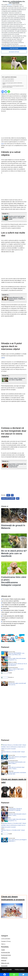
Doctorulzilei (4, 965)
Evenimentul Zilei (5, 952)
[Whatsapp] (8, 91)
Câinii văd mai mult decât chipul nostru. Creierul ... (16, 768)
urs (18, 498)
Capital (3, 949)
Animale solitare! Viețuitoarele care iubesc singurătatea (17, 379)
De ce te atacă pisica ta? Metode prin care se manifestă (14, 553)
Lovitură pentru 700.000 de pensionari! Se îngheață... (15, 809)
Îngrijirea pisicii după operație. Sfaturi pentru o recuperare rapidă (17, 218)
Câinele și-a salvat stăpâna (8, 79)
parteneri (9, 4)
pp (12, 495)
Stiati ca (3, 944)
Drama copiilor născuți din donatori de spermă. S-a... (17, 659)
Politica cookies (19, 969)
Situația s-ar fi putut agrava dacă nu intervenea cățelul (12, 83)
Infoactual (3, 960)
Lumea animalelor (5, 938)
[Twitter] (5, 91)
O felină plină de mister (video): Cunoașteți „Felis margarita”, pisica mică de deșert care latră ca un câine (13, 612)
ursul (2, 143)
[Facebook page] (12, 641)
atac (8, 495)
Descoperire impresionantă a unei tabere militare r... (16, 762)
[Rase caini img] (12, 797)
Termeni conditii (7, 969)
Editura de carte (5, 963)
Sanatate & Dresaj (5, 941)
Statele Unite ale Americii (8, 498)
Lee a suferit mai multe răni (8, 80)
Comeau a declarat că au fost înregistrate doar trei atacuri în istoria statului (12, 86)
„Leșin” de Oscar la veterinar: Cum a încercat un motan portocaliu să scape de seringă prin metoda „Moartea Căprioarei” (13, 623)
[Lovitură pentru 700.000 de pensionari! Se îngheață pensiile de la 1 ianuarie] (4, 809)
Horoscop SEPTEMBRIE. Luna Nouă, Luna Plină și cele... (16, 653)
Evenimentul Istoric (6, 955)
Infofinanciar (4, 957)
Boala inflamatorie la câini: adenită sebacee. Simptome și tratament (17, 299)
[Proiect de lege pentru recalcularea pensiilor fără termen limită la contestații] (4, 773)
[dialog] (14, 27)
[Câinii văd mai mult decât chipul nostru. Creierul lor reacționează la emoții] (4, 767)
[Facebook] (2, 91)
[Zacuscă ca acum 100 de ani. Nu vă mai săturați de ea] (4, 664)
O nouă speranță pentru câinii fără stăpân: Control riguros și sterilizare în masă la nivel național (12, 617)
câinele (3, 357)
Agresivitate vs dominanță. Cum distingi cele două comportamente (17, 465)
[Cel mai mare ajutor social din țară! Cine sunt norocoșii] (4, 683)
